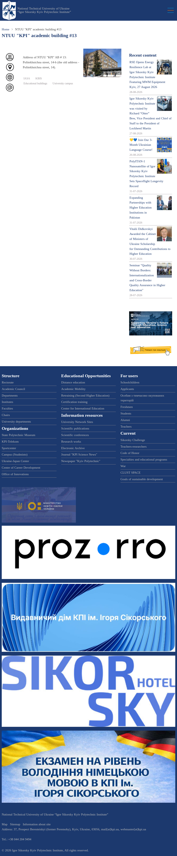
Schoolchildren (129, 382)
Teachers (126, 426)
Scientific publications (75, 428)
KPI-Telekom (10, 441)
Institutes (7, 402)
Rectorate (8, 382)
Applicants (127, 389)
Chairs (6, 415)
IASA (27, 78)
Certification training (74, 402)
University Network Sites (77, 422)
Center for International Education (82, 408)
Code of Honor (129, 453)
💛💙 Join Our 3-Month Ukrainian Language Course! (140, 145)
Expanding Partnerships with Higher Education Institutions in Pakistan (140, 207)
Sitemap (15, 824)
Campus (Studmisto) (14, 454)
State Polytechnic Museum (18, 435)
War (123, 466)
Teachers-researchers (133, 446)
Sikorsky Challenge (132, 440)
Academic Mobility (73, 389)
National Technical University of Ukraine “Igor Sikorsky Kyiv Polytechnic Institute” (44, 10)
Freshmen (126, 407)
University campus (63, 83)
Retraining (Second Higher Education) (85, 395)
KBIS (38, 78)
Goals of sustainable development (141, 479)
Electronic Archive (73, 448)
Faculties (7, 408)
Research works (71, 441)
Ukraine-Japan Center (15, 461)
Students (125, 413)
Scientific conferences (75, 435)
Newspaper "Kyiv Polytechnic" (80, 461)
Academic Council (13, 389)
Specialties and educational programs (143, 459)
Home (5, 29)
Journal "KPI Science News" (79, 454)
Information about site (37, 824)
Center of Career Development (21, 467)
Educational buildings (35, 83)
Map (4, 824)
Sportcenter (9, 448)
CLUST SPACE (130, 472)
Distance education (73, 382)
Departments (10, 395)
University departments (16, 421)
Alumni (125, 420)
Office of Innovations (15, 474)
